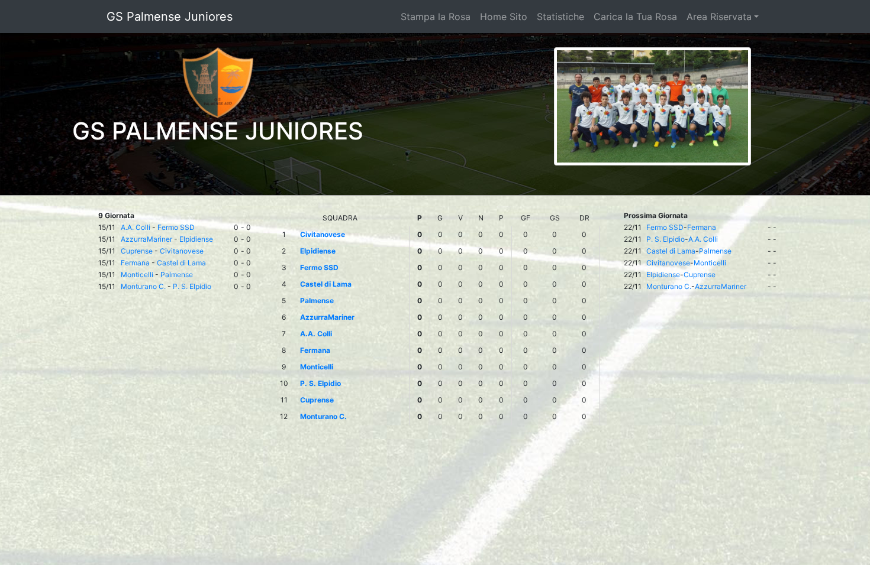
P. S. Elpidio (192, 286)
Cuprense (137, 250)
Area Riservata (719, 16)
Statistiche (560, 16)
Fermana (135, 262)
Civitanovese (182, 250)
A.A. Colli (135, 227)
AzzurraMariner (146, 239)
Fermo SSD (176, 227)
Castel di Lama (181, 262)
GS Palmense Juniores (170, 16)
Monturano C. (143, 286)
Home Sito (503, 16)
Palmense (176, 274)
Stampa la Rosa (436, 16)
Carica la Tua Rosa (635, 16)
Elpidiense (196, 239)
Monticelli (137, 274)
